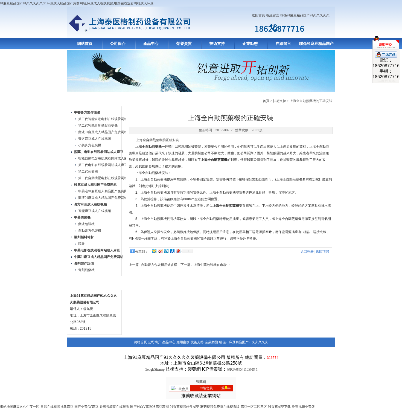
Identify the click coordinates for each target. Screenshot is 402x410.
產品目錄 (80, 100)
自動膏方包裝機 (89, 230)
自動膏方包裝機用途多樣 (159, 265)
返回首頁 (258, 15)
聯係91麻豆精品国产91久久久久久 (305, 15)
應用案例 (183, 342)
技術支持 (217, 44)
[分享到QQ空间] (154, 251)
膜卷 (81, 244)
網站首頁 (84, 44)
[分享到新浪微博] (160, 251)
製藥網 (201, 382)
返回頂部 (322, 252)
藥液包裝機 (86, 224)
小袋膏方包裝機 (89, 145)
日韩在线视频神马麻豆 (56, 407)
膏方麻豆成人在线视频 (94, 139)
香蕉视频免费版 (303, 407)
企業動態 (250, 44)
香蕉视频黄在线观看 (114, 407)
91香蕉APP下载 (279, 407)
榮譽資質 (184, 44)
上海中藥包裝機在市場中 (212, 265)
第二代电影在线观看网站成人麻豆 (102, 165)
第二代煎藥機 (88, 171)
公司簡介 (118, 44)
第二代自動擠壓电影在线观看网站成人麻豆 (109, 178)
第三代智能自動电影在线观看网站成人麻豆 (109, 119)
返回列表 (307, 252)
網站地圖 (6, 407)
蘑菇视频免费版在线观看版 (220, 407)
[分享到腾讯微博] (166, 251)
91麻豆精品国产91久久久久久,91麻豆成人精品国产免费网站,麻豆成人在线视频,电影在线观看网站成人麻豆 (76, 3)
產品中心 (151, 44)
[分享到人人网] (172, 251)
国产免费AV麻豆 (86, 407)
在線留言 (272, 15)
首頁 (266, 101)
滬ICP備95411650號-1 (242, 369)
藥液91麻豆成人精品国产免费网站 (102, 132)
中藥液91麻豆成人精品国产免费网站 (104, 191)
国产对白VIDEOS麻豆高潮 (149, 407)
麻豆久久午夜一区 (26, 407)
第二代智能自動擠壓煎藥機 (98, 125)
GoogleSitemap (155, 369)
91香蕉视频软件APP (184, 407)
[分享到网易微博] (178, 251)
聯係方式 (80, 283)
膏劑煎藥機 (86, 270)
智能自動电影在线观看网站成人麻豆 (104, 158)
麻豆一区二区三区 (254, 407)
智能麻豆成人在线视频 (94, 211)
